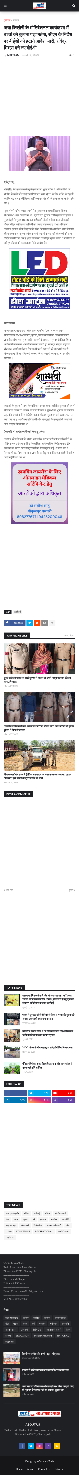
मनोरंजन (54, 1219)
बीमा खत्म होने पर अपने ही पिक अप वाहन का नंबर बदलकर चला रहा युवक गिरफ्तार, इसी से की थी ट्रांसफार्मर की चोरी (37, 776)
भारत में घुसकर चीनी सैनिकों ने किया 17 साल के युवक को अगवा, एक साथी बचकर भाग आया (48, 1016)
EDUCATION (23, 1231)
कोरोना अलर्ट (60, 1213)
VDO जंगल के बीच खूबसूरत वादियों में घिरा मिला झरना (47, 1047)
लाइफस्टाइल (11, 1225)
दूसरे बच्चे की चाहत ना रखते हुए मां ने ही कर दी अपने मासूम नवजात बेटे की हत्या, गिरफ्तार (37, 679)
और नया (9, 890)
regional (10, 1237)
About (30, 1469)
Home (19, 1469)
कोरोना (47, 1213)
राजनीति (65, 1219)
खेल (7, 1219)
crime (9, 1231)
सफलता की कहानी (54, 1225)
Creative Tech (46, 1461)
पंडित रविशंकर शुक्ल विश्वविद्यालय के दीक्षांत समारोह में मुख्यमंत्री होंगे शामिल (47, 1065)
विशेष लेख (38, 1225)
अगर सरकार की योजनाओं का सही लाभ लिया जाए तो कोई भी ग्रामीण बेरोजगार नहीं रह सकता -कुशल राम (48, 1388)
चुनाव (25, 1219)
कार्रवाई (16, 20)
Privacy (59, 1469)
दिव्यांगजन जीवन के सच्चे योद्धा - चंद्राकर (41, 1353)
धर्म (33, 1219)
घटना (16, 1219)
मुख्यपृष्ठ (7, 20)
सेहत (68, 1225)
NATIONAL (63, 1231)
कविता (26, 1213)
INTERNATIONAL (44, 1231)
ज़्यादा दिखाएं (69, 635)
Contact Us (44, 1469)
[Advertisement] (39, 91)
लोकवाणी (25, 1225)
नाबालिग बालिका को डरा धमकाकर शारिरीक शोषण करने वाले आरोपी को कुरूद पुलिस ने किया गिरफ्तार (39, 728)
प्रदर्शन (43, 1219)
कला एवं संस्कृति (12, 1213)
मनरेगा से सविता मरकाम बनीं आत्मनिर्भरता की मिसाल (45, 1370)
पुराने (71, 890)
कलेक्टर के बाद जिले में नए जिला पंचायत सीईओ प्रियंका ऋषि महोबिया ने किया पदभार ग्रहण (47, 1033)
